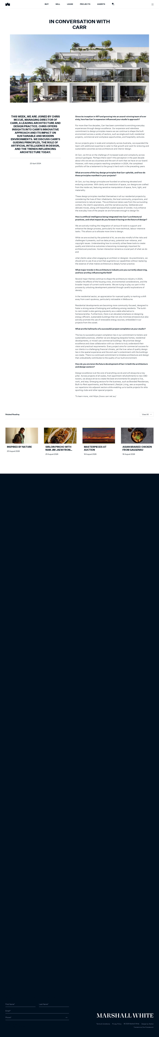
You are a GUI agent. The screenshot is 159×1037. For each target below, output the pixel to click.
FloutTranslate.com (148, 1027)
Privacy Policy (116, 1024)
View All (145, 414)
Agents (101, 4)
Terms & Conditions (103, 1024)
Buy (47, 4)
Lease (70, 4)
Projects (85, 4)
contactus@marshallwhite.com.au (18, 1027)
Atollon (151, 1024)
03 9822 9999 (11, 1024)
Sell (58, 4)
